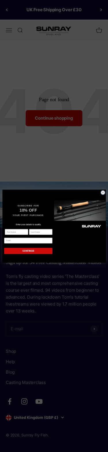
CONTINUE (28, 250)
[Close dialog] (103, 193)
